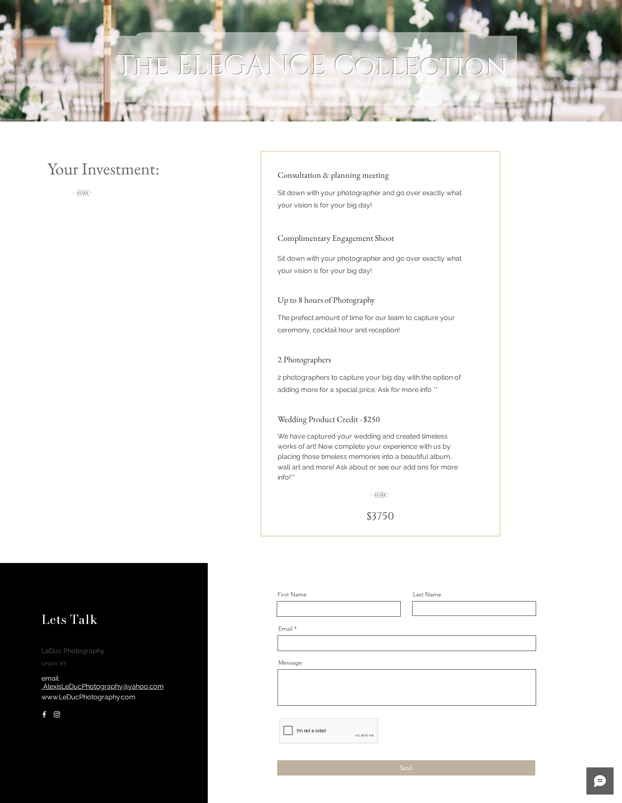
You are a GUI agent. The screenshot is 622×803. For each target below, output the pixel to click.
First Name (292, 594)
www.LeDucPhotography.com (88, 697)
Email (285, 629)
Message (290, 662)
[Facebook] (44, 714)
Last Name (427, 594)
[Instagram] (57, 714)
